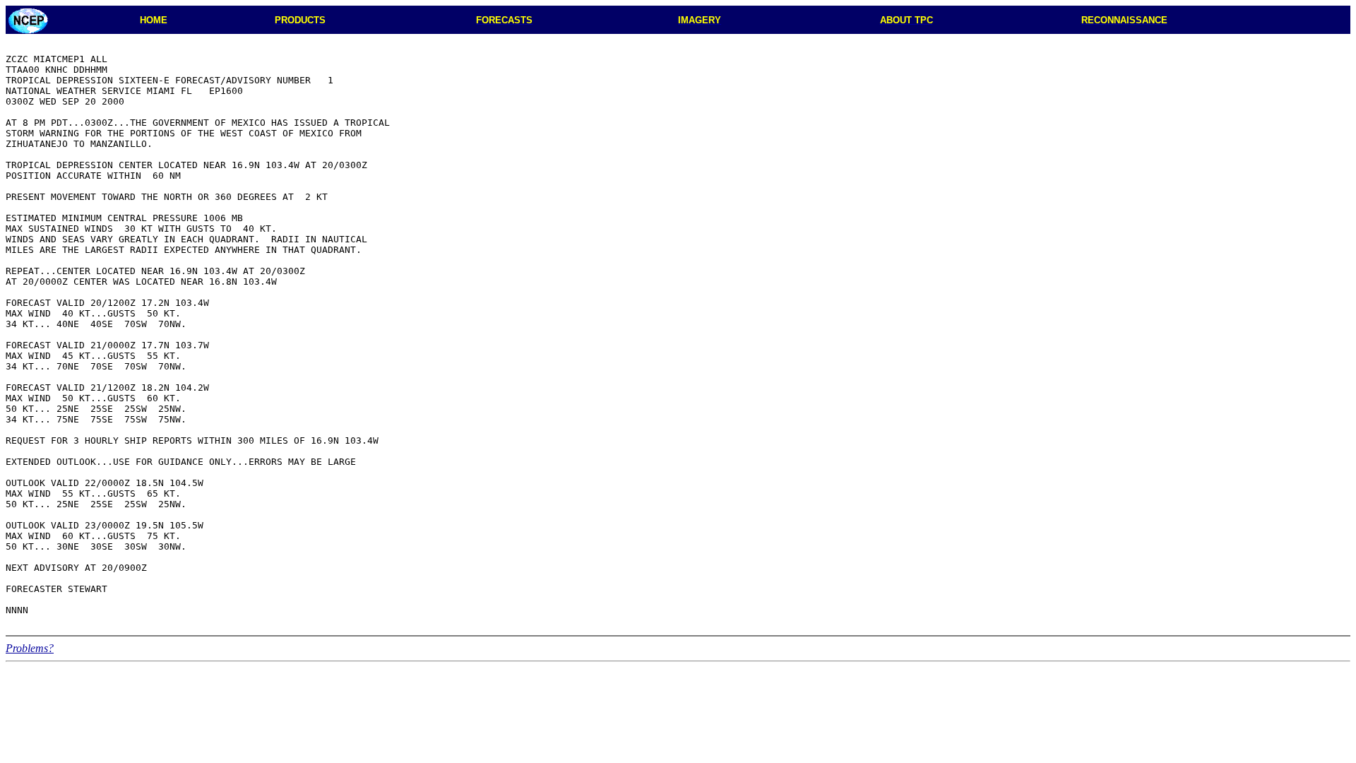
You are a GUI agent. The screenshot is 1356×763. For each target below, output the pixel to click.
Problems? (30, 648)
